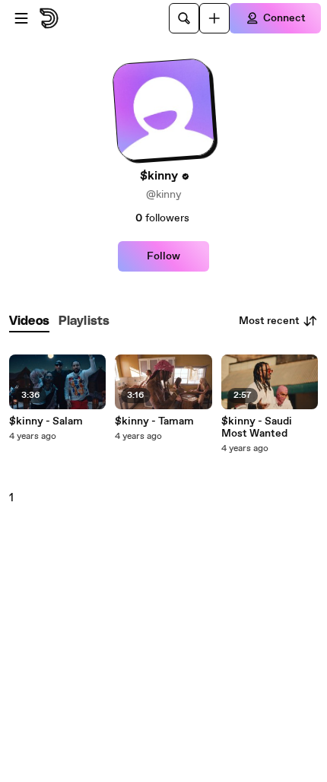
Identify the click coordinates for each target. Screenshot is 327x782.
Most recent (269, 321)
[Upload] (214, 18)
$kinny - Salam (46, 421)
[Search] (184, 18)
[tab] (29, 321)
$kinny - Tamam (154, 421)
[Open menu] (21, 18)
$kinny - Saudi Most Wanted (256, 427)
